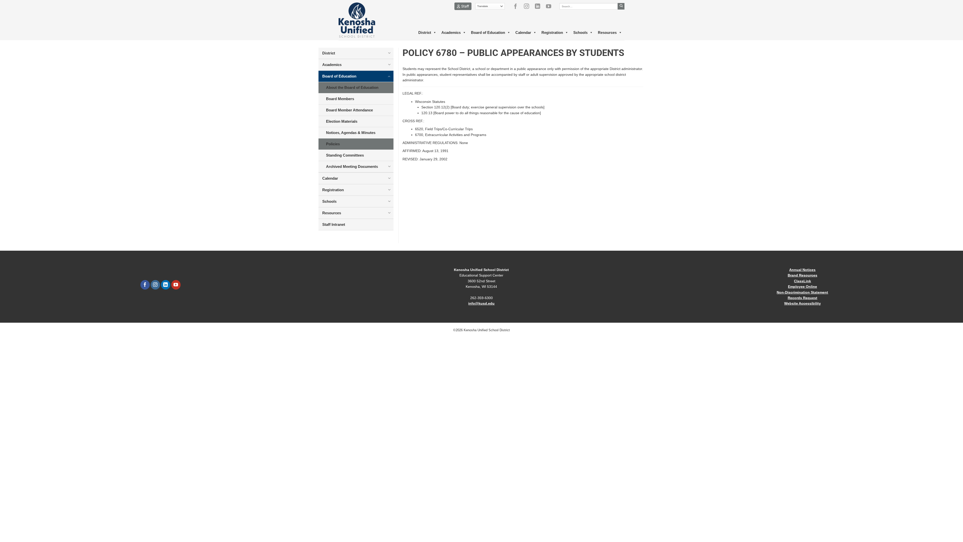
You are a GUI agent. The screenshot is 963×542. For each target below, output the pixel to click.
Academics (451, 32)
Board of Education (488, 32)
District (424, 32)
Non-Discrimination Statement (802, 292)
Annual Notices (802, 270)
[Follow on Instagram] (528, 6)
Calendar (523, 32)
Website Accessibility (802, 303)
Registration (552, 32)
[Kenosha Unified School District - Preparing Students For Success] (361, 20)
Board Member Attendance (349, 110)
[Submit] (621, 6)
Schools (580, 32)
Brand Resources (802, 275)
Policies (333, 144)
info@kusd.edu (481, 303)
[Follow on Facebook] (517, 6)
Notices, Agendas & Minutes (350, 132)
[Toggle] (389, 53)
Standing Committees (345, 155)
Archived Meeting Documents (352, 166)
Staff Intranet (333, 224)
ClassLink (802, 281)
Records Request (802, 298)
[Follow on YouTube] (550, 6)
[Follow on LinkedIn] (539, 6)
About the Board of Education (352, 87)
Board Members (340, 99)
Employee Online (802, 287)
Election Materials (341, 121)
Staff (465, 6)
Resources (607, 32)
